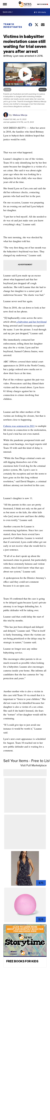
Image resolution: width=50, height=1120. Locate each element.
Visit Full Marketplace (33, 765)
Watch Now (42, 4)
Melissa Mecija (20, 115)
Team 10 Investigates (12, 25)
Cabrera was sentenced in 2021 (19, 426)
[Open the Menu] (4, 4)
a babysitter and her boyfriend (31, 321)
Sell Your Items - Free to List (26, 760)
